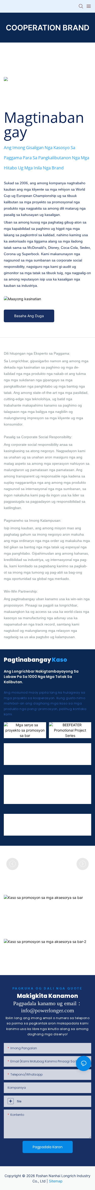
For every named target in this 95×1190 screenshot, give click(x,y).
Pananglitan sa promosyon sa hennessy (15, 750)
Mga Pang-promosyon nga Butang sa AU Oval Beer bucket (75, 789)
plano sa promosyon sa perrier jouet (57, 750)
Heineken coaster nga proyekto (79, 821)
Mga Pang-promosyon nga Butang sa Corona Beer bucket (46, 789)
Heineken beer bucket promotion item (17, 789)
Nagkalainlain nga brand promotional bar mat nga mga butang (36, 821)
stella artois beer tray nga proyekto (14, 821)
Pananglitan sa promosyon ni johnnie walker (79, 750)
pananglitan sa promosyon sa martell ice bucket (36, 750)
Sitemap (56, 1181)
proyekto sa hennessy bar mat (58, 821)
